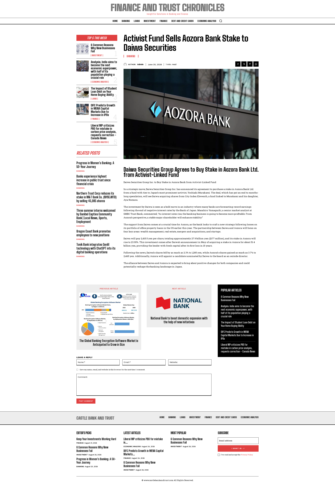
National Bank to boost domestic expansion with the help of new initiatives (179, 320)
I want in (237, 448)
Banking (80, 171)
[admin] (126, 64)
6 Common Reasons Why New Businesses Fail (103, 48)
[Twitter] (244, 64)
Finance (95, 119)
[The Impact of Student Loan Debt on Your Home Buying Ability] (82, 92)
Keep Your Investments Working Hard (96, 439)
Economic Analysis (100, 82)
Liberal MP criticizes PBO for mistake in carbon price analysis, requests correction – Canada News (103, 132)
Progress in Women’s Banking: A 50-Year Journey (95, 165)
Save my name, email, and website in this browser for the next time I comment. (112, 369)
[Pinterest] (250, 64)
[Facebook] (238, 64)
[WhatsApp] (256, 64)
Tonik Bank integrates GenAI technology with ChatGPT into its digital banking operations (95, 248)
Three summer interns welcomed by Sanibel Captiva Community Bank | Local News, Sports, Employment (95, 216)
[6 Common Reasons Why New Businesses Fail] (82, 48)
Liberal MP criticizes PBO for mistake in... (143, 440)
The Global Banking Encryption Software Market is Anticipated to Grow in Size (108, 342)
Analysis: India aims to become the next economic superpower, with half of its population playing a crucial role (104, 70)
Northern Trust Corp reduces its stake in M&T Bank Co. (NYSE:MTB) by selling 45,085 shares (96, 197)
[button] (220, 21)
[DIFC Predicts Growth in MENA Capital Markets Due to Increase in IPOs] (82, 109)
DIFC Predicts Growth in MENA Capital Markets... (144, 452)
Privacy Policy (247, 454)
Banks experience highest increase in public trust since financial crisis (93, 180)
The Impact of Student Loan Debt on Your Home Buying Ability (104, 91)
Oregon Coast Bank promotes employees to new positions (93, 233)
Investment (97, 55)
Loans (94, 99)
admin (140, 64)
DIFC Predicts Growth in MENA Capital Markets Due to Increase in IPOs (103, 110)
